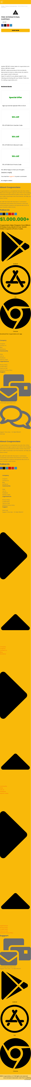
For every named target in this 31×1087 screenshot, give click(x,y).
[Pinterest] (12, 214)
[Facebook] (1, 214)
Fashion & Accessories (11, 6)
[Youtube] (9, 214)
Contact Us (3, 650)
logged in (12, 176)
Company (3, 647)
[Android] (15, 261)
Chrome (15, 331)
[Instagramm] (7, 214)
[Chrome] (15, 328)
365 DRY (4, 22)
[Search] (28, 2)
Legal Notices (4, 925)
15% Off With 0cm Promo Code (11, 164)
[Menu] (2, 2)
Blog (1, 652)
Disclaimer (3, 654)
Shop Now (15, 30)
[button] (15, 581)
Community (3, 786)
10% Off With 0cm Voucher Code (12, 125)
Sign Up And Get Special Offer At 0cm (14, 106)
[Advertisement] (15, 49)
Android (15, 264)
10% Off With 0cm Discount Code (12, 145)
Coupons (2, 648)
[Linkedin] (15, 214)
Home (2, 6)
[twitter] (4, 214)
